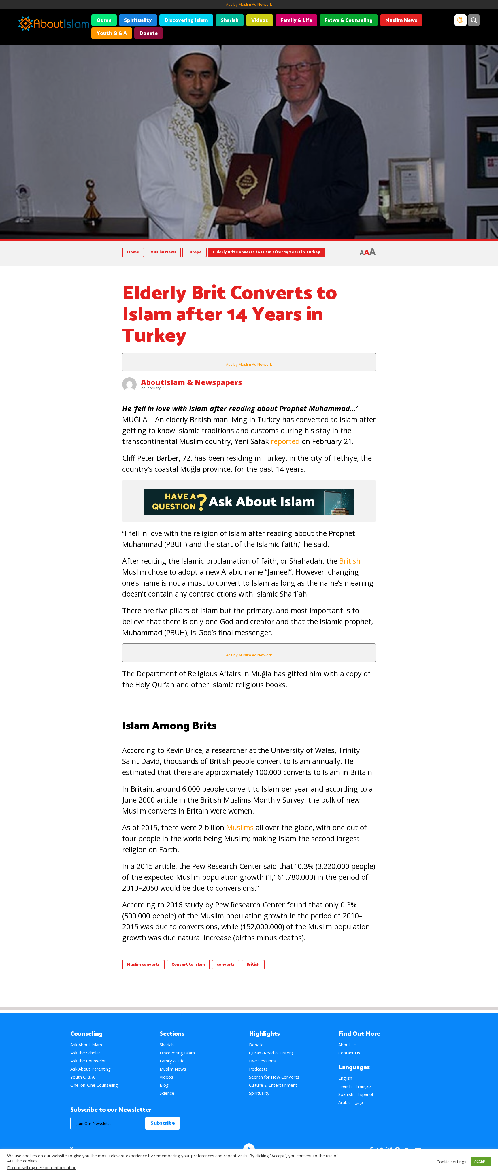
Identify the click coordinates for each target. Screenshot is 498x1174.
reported (285, 441)
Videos (259, 20)
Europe (194, 252)
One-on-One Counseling (94, 1085)
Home (133, 252)
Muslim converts (143, 964)
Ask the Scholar (85, 1053)
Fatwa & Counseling (349, 20)
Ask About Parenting (90, 1069)
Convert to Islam (188, 964)
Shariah (230, 20)
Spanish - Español (355, 1094)
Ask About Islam (86, 1044)
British (350, 561)
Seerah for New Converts (274, 1077)
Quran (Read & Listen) (271, 1053)
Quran (104, 20)
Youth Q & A (112, 33)
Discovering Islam (186, 20)
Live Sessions (262, 1061)
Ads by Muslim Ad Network (249, 4)
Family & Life (296, 20)
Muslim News (401, 20)
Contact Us (349, 1053)
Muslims (240, 827)
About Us (347, 1044)
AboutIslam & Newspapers (191, 382)
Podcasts (258, 1069)
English (345, 1078)
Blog (164, 1085)
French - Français (355, 1086)
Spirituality (138, 20)
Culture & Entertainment (273, 1085)
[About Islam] (53, 24)
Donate (148, 33)
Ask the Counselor (88, 1061)
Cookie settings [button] (451, 1161)
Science (167, 1093)
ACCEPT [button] (480, 1161)
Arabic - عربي (351, 1102)
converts (226, 964)
